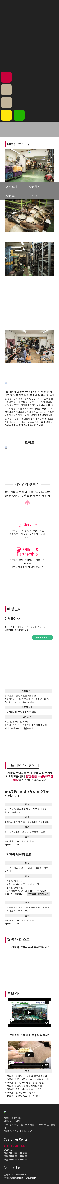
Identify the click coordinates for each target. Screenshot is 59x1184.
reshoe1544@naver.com (25, 1178)
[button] (38, 894)
